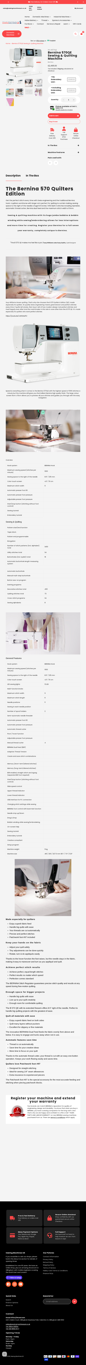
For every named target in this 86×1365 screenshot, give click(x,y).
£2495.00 (71, 79)
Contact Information (51, 1257)
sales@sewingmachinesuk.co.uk (14, 8)
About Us (9, 1305)
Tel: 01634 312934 (12, 1327)
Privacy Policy (48, 1259)
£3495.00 (71, 90)
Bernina (50, 62)
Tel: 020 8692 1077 (12, 1329)
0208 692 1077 (31, 8)
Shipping (60, 69)
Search (8, 1300)
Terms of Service (49, 1268)
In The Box (32, 175)
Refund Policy (48, 1262)
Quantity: (55, 99)
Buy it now (53, 122)
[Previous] (8, 2)
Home (8, 43)
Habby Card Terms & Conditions (55, 1271)
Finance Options (12, 1303)
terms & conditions (58, 1117)
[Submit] (74, 1301)
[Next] (78, 2)
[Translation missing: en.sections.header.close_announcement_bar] (83, 2)
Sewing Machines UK (17, 1356)
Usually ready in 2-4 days (64, 110)
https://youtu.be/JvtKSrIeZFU (16, 316)
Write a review (43, 1149)
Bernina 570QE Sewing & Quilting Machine (27, 43)
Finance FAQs (48, 1273)
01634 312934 (39, 8)
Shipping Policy (48, 1265)
